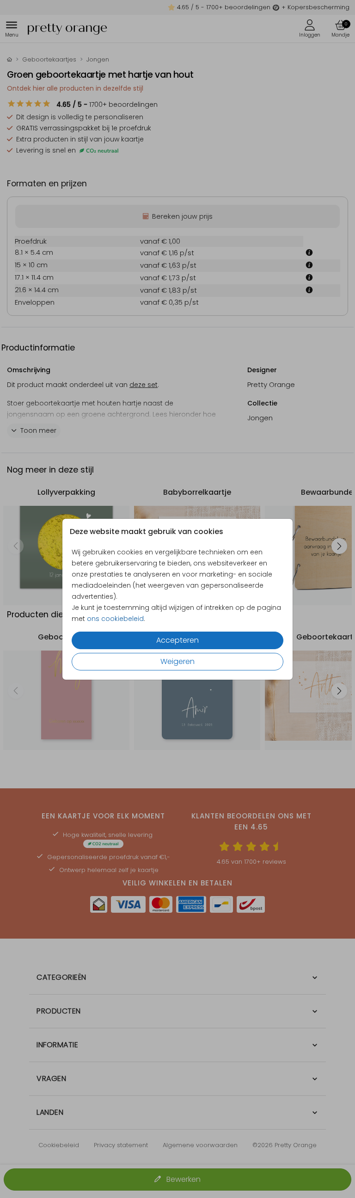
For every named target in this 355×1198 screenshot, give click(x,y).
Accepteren (177, 640)
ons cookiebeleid (115, 618)
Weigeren (177, 661)
